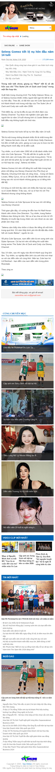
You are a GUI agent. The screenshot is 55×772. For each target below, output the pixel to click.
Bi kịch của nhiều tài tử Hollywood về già (18, 623)
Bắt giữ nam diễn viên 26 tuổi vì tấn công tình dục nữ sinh (25, 639)
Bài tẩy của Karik (13, 78)
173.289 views (48, 60)
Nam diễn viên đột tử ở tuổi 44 (14, 631)
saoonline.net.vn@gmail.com (28, 295)
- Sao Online (26, 764)
